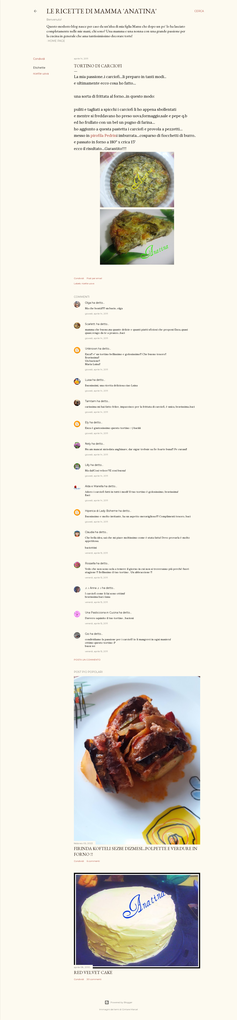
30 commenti (94, 979)
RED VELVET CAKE (93, 972)
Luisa (88, 380)
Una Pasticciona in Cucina (101, 612)
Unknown (91, 348)
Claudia (89, 532)
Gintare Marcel (130, 1009)
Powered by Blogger (121, 1002)
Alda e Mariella (94, 486)
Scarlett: (90, 324)
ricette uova (41, 73)
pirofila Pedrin (103, 135)
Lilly (87, 465)
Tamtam (90, 401)
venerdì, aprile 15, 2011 (96, 553)
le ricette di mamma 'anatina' (101, 11)
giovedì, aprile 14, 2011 (96, 313)
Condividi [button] (39, 58)
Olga (88, 302)
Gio (87, 633)
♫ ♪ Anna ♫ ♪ (93, 588)
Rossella (90, 563)
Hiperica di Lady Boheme (101, 510)
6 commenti (93, 861)
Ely (87, 422)
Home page (56, 41)
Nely (88, 443)
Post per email (94, 278)
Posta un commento (87, 659)
